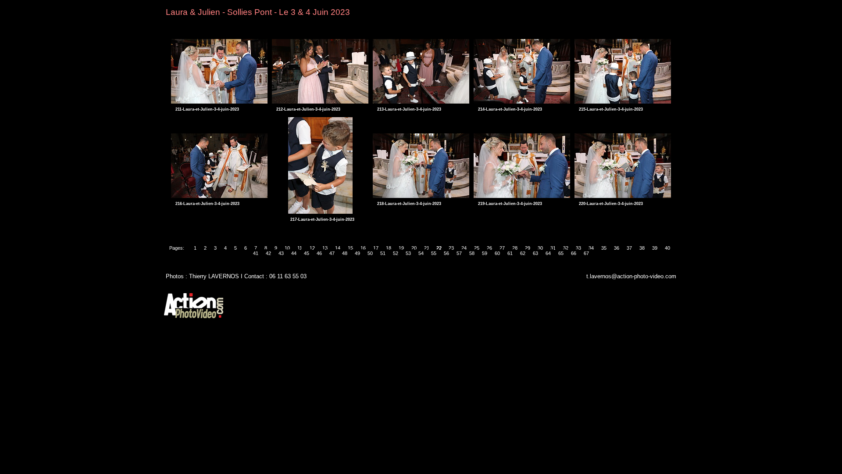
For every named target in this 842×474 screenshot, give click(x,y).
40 (667, 248)
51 (382, 253)
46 (319, 253)
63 (535, 253)
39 (654, 248)
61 (510, 253)
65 (561, 253)
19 (401, 248)
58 (472, 253)
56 (446, 253)
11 (299, 248)
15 (350, 248)
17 (375, 248)
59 (484, 253)
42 (268, 253)
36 (616, 248)
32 (565, 248)
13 (325, 248)
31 (553, 248)
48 (344, 253)
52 (395, 253)
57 (459, 253)
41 (255, 253)
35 (604, 248)
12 (312, 248)
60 (497, 253)
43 (281, 253)
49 (357, 253)
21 (426, 248)
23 (451, 248)
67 (586, 253)
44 (293, 253)
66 (573, 253)
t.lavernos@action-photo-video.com (631, 276)
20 (414, 248)
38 (642, 248)
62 (522, 253)
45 (306, 253)
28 (514, 248)
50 (370, 253)
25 (476, 248)
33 (578, 248)
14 (337, 248)
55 (433, 253)
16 (363, 248)
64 (548, 253)
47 (332, 253)
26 (489, 248)
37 (629, 248)
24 (464, 248)
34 (591, 248)
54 (421, 253)
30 (540, 248)
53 (408, 253)
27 (502, 248)
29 (527, 248)
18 (388, 248)
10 (287, 248)
